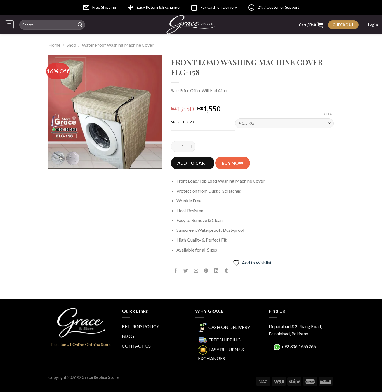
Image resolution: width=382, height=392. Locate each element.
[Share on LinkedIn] (216, 271)
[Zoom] (55, 161)
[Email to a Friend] (196, 271)
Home (54, 44)
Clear (329, 114)
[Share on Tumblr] (226, 271)
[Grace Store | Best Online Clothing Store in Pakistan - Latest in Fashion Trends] (191, 24)
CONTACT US (136, 345)
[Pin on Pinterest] (206, 271)
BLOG (128, 336)
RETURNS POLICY (140, 326)
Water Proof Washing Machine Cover (118, 44)
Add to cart (192, 163)
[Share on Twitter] (185, 271)
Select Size (183, 122)
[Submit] (80, 25)
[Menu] (9, 24)
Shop (71, 44)
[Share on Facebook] (175, 271)
